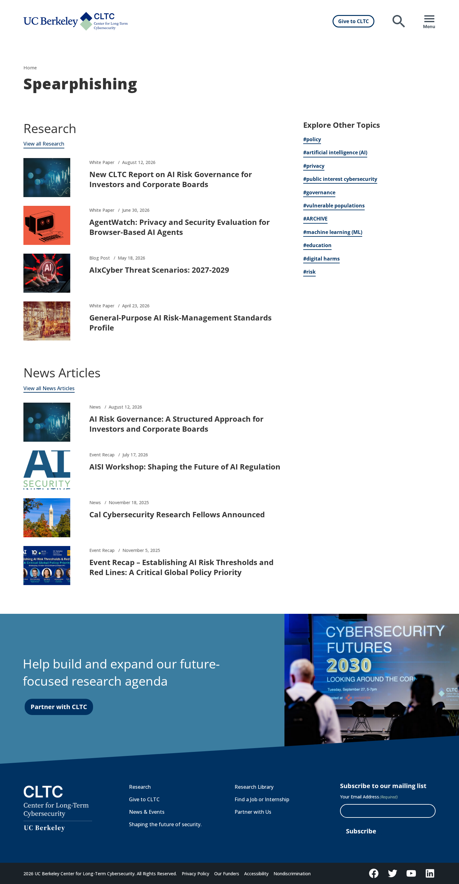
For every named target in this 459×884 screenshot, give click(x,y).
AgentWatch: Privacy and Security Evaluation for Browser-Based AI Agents (179, 227)
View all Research (43, 143)
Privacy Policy (195, 874)
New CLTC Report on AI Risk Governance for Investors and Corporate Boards (170, 179)
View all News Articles (49, 388)
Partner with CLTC (59, 707)
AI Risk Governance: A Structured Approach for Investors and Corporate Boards (176, 424)
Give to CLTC (353, 21)
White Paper (101, 162)
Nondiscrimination (292, 874)
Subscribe (361, 831)
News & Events (147, 811)
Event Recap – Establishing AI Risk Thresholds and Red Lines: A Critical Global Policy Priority (181, 567)
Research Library (254, 786)
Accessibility (256, 874)
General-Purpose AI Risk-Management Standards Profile (180, 322)
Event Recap (102, 455)
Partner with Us (252, 811)
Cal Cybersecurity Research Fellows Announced (177, 514)
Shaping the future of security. (165, 824)
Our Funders (226, 874)
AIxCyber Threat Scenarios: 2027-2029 (159, 270)
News (95, 407)
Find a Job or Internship (261, 799)
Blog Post (99, 258)
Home (30, 68)
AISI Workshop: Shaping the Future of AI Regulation (184, 466)
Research (140, 786)
